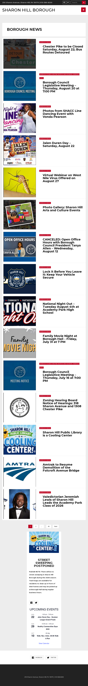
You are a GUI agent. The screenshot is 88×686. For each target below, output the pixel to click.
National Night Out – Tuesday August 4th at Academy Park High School (61, 308)
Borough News (45, 42)
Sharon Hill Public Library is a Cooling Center (62, 434)
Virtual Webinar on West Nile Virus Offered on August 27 (62, 178)
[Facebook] (64, 2)
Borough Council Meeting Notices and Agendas (56, 74)
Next (55, 526)
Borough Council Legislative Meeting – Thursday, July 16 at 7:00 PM (62, 376)
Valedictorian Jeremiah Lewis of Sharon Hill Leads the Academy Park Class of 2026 (62, 501)
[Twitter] (68, 2)
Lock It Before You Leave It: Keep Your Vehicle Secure (62, 274)
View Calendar (44, 643)
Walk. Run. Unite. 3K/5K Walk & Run (47, 637)
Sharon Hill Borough (28, 10)
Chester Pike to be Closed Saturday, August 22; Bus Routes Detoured (63, 49)
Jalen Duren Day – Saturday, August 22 (58, 144)
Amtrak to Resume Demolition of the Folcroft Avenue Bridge (61, 467)
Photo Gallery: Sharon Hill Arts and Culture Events (63, 208)
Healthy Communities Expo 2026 (48, 627)
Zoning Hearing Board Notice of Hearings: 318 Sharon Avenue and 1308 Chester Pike (62, 404)
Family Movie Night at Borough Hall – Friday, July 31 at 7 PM (60, 339)
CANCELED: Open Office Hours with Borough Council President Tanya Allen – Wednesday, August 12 (62, 245)
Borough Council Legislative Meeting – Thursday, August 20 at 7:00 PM (61, 87)
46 (49, 526)
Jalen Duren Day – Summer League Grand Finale (48, 618)
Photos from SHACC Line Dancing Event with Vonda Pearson (62, 114)
